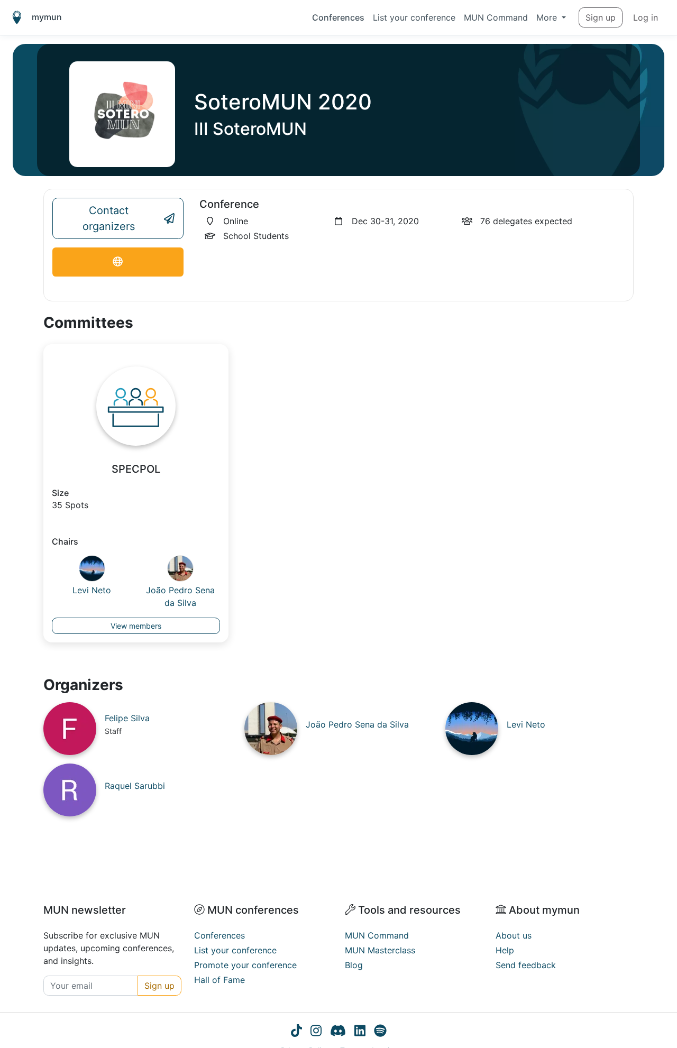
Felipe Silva (127, 718)
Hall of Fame (219, 980)
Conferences (338, 17)
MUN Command (496, 17)
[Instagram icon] (316, 1032)
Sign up (600, 17)
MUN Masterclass (380, 950)
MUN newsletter (84, 910)
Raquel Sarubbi (135, 785)
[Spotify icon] (380, 1032)
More (548, 17)
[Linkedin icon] (359, 1032)
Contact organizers (109, 218)
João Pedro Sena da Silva (180, 596)
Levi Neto (91, 590)
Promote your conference (245, 965)
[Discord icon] (338, 1032)
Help (505, 950)
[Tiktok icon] (296, 1032)
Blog (354, 965)
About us (514, 935)
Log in (645, 17)
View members (136, 625)
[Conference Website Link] (118, 262)
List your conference (414, 17)
